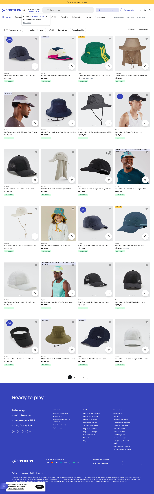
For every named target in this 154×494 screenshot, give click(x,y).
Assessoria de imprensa (121, 422)
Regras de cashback (90, 429)
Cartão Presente (21, 415)
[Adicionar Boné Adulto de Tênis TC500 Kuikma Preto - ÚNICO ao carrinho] (145, 293)
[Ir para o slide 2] (22, 69)
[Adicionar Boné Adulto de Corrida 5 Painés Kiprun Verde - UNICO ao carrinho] (71, 293)
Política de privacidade (20, 473)
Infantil (53, 17)
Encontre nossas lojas (60, 413)
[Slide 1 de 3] (58, 53)
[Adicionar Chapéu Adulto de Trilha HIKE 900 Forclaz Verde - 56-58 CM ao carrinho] (71, 349)
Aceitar (39, 486)
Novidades (18, 17)
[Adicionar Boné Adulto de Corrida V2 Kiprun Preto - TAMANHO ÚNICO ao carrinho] (145, 123)
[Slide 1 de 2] (58, 109)
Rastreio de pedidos (90, 422)
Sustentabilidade (119, 429)
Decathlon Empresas (120, 426)
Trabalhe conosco (119, 438)
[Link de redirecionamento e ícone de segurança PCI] (99, 463)
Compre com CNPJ (23, 420)
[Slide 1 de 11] (132, 166)
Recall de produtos (119, 435)
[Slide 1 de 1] (132, 53)
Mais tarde (27, 23)
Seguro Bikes (57, 416)
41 (84, 377)
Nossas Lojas (141, 17)
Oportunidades (100, 17)
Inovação (116, 416)
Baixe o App (19, 410)
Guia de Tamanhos (59, 425)
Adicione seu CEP (32, 11)
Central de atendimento (91, 413)
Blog (84, 441)
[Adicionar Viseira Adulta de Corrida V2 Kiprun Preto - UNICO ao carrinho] (35, 349)
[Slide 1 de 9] (21, 109)
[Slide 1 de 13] (58, 223)
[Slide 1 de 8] (58, 279)
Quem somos (118, 413)
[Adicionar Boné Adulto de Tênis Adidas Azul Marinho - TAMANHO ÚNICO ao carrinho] (108, 349)
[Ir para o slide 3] (24, 69)
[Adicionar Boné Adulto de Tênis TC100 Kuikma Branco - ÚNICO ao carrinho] (35, 293)
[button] (4, 486)
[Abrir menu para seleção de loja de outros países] (132, 463)
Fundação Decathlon (120, 419)
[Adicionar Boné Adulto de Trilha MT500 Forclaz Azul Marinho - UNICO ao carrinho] (108, 236)
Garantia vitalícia (119, 432)
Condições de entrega (90, 416)
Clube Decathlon (119, 17)
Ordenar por (143, 29)
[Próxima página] (89, 377)
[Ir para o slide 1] (19, 69)
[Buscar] (44, 10)
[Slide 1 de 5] (58, 166)
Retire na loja (57, 428)
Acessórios (65, 17)
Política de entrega (36, 473)
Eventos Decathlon (89, 435)
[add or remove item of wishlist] (36, 38)
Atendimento (130, 17)
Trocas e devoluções (90, 426)
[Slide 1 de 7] (21, 53)
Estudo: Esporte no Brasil (122, 449)
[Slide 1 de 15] (21, 166)
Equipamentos (76, 17)
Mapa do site (87, 438)
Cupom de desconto (90, 419)
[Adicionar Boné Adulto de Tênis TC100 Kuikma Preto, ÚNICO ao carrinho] (35, 179)
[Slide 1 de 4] (95, 53)
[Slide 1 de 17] (95, 166)
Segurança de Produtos (121, 446)
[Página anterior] (65, 377)
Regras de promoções (90, 432)
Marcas (88, 17)
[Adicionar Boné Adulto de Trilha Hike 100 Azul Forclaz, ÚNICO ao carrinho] (35, 66)
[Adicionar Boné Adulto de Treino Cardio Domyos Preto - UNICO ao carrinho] (108, 293)
